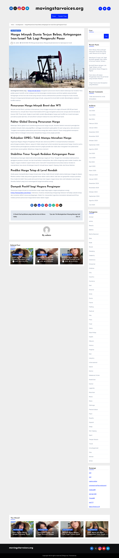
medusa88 (92, 490)
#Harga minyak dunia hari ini (52, 43)
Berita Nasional (94, 234)
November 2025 (94, 136)
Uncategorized (15, 30)
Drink (90, 294)
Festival (91, 311)
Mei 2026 (92, 119)
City (90, 272)
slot (90, 473)
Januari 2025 (93, 179)
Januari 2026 (93, 128)
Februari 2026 (93, 123)
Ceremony (92, 260)
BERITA (91, 230)
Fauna (91, 302)
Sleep (90, 426)
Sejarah (91, 422)
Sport (90, 435)
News (90, 401)
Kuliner (91, 384)
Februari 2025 (93, 175)
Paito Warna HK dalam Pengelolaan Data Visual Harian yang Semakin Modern (99, 76)
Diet (90, 285)
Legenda (91, 388)
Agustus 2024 (93, 200)
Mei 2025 (92, 162)
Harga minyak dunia (34, 90)
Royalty (91, 418)
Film (90, 315)
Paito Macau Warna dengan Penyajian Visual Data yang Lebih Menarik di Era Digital (97, 51)
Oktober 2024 (93, 192)
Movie (91, 396)
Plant (90, 414)
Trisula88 (92, 498)
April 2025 (92, 166)
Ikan (90, 354)
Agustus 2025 (93, 149)
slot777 (91, 502)
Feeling (91, 307)
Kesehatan (92, 379)
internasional (93, 362)
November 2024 (94, 187)
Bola (90, 238)
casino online (93, 481)
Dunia (91, 298)
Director (91, 290)
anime (91, 221)
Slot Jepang (93, 431)
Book (90, 242)
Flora (90, 319)
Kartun (91, 371)
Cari (91, 30)
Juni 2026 (92, 115)
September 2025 (94, 145)
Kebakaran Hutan (94, 375)
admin (17, 43)
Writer (91, 461)
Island (91, 367)
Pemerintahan (93, 409)
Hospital (91, 349)
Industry (91, 358)
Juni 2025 (92, 157)
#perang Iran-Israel (66, 43)
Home (54, 16)
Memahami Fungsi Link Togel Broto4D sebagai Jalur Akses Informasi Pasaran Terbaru (98, 59)
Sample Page (62, 16)
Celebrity (92, 255)
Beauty (91, 225)
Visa (90, 452)
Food (90, 324)
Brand (91, 247)
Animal (91, 217)
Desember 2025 (94, 132)
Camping (92, 251)
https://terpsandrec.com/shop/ (21, 193)
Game (91, 328)
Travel (91, 444)
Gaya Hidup (92, 332)
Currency (92, 281)
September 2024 (94, 196)
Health (91, 337)
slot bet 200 (92, 494)
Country (91, 277)
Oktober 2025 (93, 140)
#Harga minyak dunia (37, 43)
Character (92, 264)
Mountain (92, 392)
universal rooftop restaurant (97, 485)
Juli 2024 (92, 205)
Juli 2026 (92, 110)
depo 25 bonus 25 (94, 506)
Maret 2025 (92, 170)
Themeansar (72, 555)
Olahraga (92, 405)
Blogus (64, 555)
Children (91, 268)
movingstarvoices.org (60, 8)
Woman (91, 456)
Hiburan (91, 341)
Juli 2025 (92, 153)
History (91, 345)
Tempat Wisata (93, 439)
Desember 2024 (94, 183)
